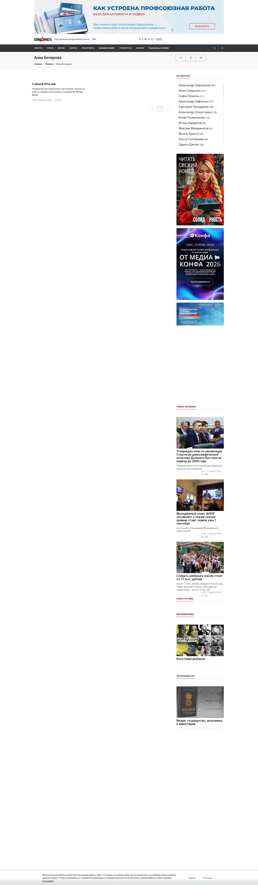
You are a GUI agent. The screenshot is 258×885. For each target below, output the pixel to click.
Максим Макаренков (193, 128)
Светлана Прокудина (193, 107)
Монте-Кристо (189, 134)
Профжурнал (125, 48)
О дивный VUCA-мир (44, 84)
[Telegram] (201, 58)
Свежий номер (107, 48)
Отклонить (208, 878)
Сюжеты (73, 48)
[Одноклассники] (191, 58)
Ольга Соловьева (191, 139)
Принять (192, 878)
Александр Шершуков (194, 85)
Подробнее (47, 881)
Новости (38, 48)
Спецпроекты (88, 48)
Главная (38, 64)
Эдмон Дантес (189, 144)
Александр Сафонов (193, 101)
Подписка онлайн (158, 48)
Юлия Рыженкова (191, 117)
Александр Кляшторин (195, 112)
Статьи (50, 48)
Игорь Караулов (190, 123)
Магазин (140, 48)
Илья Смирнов (189, 90)
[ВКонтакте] (181, 58)
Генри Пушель (189, 96)
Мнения (61, 48)
